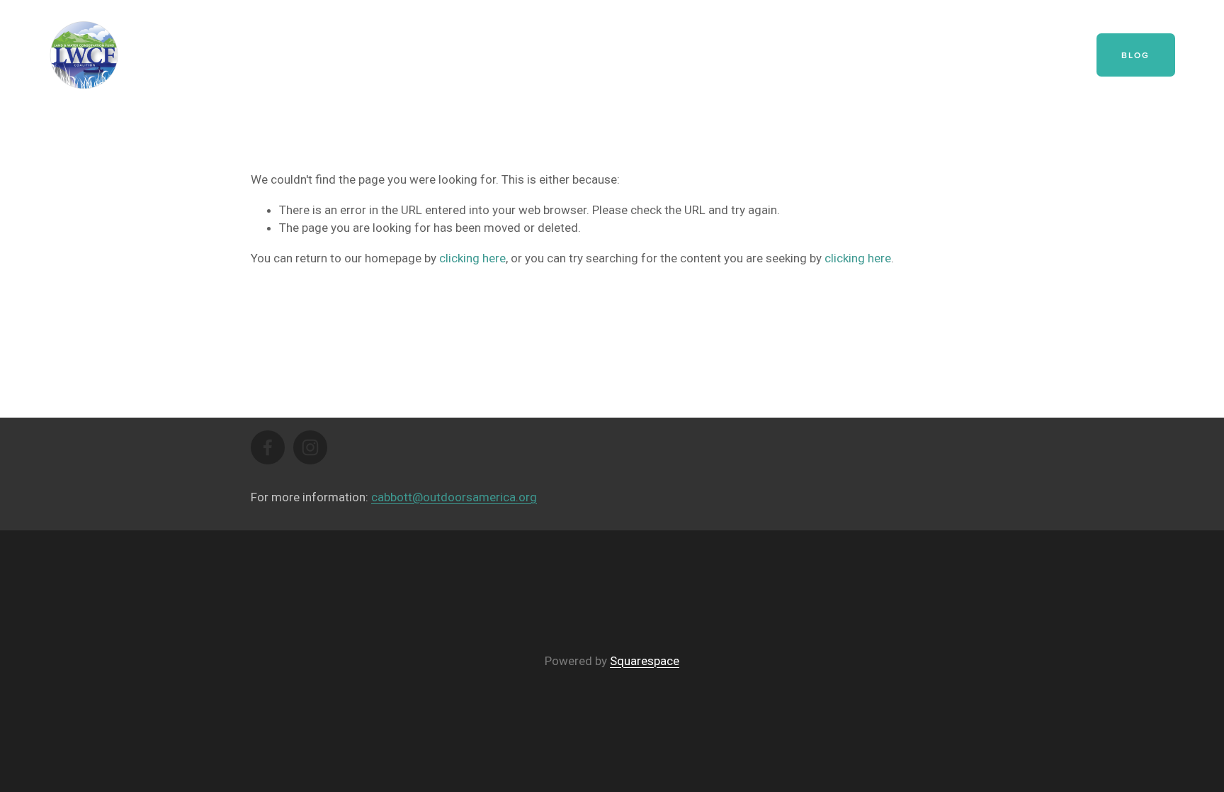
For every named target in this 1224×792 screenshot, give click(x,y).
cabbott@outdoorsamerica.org (454, 497)
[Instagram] (310, 447)
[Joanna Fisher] (268, 447)
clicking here (472, 258)
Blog (1135, 55)
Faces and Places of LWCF (936, 54)
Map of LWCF (620, 54)
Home (546, 54)
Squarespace (644, 661)
